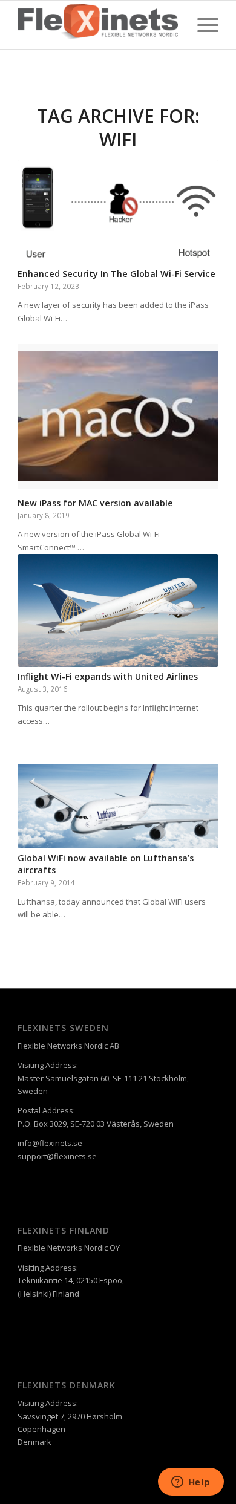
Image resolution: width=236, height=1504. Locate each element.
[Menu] (201, 25)
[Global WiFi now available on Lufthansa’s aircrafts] (118, 806)
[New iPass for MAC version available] (118, 415)
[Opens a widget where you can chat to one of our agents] (190, 1483)
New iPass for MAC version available (95, 503)
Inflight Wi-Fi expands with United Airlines (108, 676)
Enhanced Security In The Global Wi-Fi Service (116, 273)
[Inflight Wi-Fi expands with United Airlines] (118, 610)
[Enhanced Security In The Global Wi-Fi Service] (118, 212)
